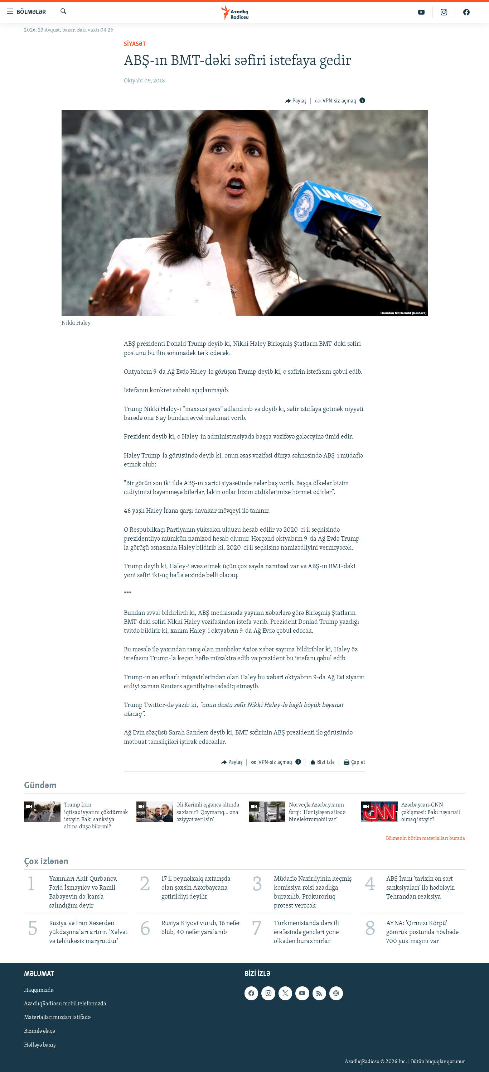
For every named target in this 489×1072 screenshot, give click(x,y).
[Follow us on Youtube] (302, 993)
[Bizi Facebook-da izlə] (466, 12)
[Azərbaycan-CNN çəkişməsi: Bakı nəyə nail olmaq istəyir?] (379, 811)
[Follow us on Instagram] (268, 993)
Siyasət (135, 44)
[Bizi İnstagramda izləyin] (444, 12)
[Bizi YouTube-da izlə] (421, 12)
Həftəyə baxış (40, 1045)
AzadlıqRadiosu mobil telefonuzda (65, 1004)
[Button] (296, 101)
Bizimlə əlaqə (39, 1031)
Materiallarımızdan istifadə (57, 1018)
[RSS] (319, 993)
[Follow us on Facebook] (251, 993)
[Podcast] (336, 993)
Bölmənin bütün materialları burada (425, 838)
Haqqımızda (39, 991)
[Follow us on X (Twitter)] (285, 993)
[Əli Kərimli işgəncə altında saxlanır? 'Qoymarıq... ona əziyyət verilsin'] (154, 811)
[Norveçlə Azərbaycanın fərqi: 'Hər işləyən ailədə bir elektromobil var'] (267, 811)
